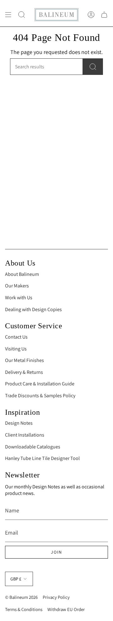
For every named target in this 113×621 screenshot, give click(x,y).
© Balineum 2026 (21, 597)
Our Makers (17, 285)
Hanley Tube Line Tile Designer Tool (42, 458)
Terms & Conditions (23, 609)
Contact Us (16, 337)
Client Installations (24, 435)
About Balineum (22, 274)
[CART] (104, 14)
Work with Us (18, 297)
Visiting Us (16, 348)
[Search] (93, 66)
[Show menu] (8, 14)
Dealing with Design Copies (33, 309)
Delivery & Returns (24, 372)
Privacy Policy (56, 597)
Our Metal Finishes (24, 360)
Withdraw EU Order (66, 609)
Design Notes (19, 423)
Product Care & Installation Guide (39, 383)
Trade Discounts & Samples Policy (40, 395)
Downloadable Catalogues (32, 446)
